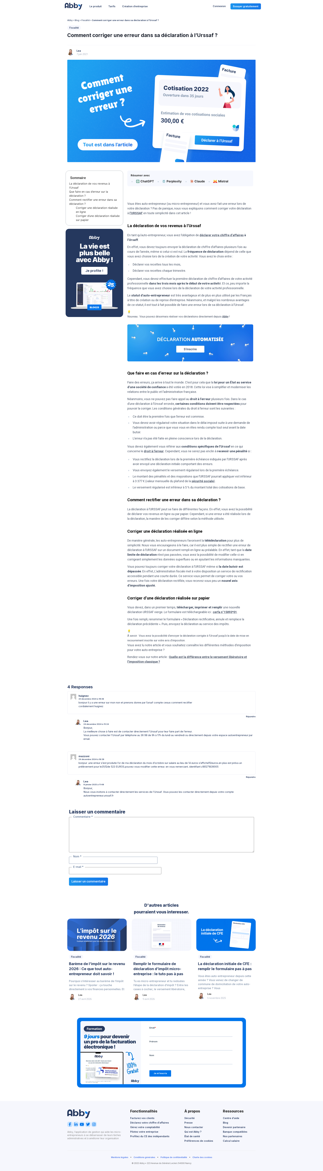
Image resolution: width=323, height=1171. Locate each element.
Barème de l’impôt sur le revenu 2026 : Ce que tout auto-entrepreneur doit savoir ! (97, 969)
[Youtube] (82, 1124)
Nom (77, 856)
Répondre (251, 716)
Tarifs (111, 6)
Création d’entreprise (135, 6)
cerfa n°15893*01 (225, 612)
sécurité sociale (203, 481)
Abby (70, 20)
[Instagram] (94, 1124)
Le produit (95, 6)
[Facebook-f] (70, 1124)
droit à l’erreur (154, 451)
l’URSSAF (136, 213)
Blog (77, 20)
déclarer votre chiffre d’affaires (222, 235)
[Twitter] (88, 1124)
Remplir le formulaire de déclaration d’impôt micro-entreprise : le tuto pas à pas (158, 969)
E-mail (78, 866)
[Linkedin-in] (76, 1124)
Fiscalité (85, 20)
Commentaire (83, 816)
